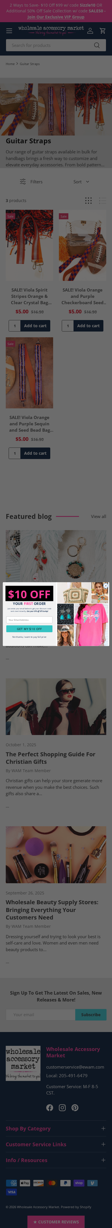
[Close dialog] (105, 585)
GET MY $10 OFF (29, 629)
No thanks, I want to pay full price (29, 636)
